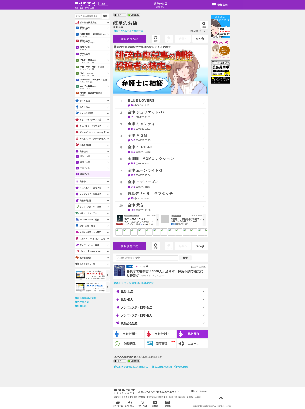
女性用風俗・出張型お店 (93, 35)
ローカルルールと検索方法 (129, 31)
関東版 (117, 397)
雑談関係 (130, 343)
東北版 (134, 397)
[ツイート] (119, 15)
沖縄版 (198, 397)
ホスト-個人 (85, 107)
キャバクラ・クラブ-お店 (90, 119)
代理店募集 (182, 366)
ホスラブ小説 (118, 406)
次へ (198, 38)
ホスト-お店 (85, 100)
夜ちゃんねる (220, 42)
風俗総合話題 (129, 323)
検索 (204, 27)
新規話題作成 (129, 39)
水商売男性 (130, 333)
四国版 (182, 397)
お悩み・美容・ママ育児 (90, 232)
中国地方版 (172, 397)
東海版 (142, 397)
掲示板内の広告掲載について (221, 18)
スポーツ (87, 74)
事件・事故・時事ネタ (92, 67)
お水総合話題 (85, 145)
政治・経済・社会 (87, 226)
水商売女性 (162, 333)
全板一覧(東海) (200, 391)
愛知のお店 (85, 28)
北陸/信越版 (152, 397)
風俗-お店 (127, 291)
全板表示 (222, 4)
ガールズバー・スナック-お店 (92, 132)
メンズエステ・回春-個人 (136, 315)
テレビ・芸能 (88, 61)
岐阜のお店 (160, 3)
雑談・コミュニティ (88, 213)
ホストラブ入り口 (124, 391)
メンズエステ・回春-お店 (136, 307)
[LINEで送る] (133, 15)
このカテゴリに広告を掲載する (132, 366)
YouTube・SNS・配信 (89, 219)
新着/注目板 (88, 22)
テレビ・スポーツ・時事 (90, 207)
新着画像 (161, 343)
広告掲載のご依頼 (163, 366)
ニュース (193, 343)
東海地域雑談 (85, 258)
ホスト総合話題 (86, 113)
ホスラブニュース (130, 406)
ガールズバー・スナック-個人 (92, 139)
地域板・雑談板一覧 (91, 93)
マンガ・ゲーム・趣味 (89, 245)
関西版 (162, 397)
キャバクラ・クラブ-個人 (90, 126)
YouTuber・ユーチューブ (93, 80)
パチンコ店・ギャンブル (90, 251)
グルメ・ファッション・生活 (92, 238)
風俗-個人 (127, 299)
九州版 (190, 397)
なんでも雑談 (88, 87)
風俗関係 (193, 333)
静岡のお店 (85, 162)
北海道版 (125, 397)
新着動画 (155, 406)
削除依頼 (82, 305)
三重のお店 (85, 168)
